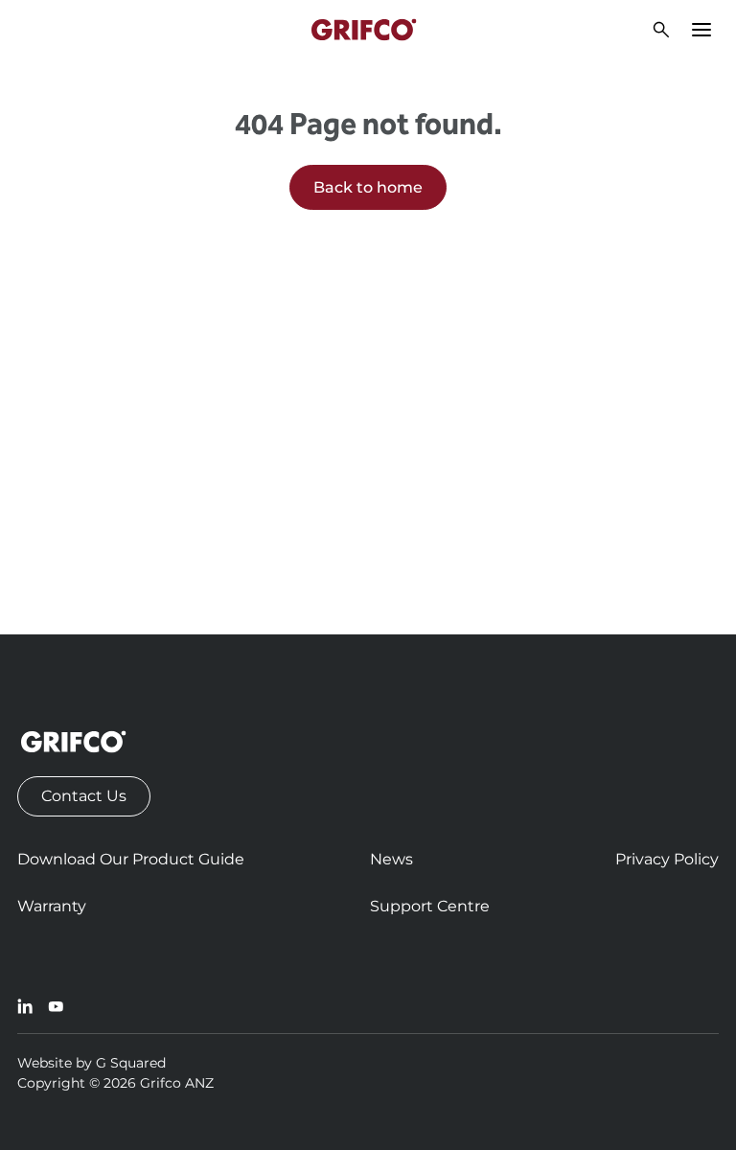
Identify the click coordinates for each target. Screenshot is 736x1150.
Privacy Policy (667, 859)
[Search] (661, 30)
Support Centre (430, 906)
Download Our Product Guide (130, 859)
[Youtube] (55, 1006)
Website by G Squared (91, 1062)
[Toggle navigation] (701, 30)
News (391, 859)
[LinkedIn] (25, 1006)
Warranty (51, 906)
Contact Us (83, 796)
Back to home (368, 187)
